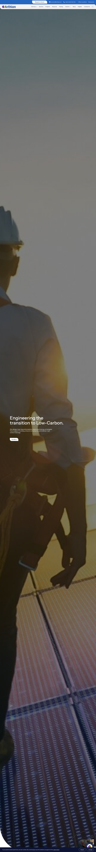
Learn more (56, 849)
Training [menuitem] (61, 6)
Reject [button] (82, 849)
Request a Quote (39, 2)
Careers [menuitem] (67, 6)
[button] (89, 836)
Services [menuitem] (33, 6)
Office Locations (82, 2)
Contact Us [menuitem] (87, 6)
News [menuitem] (74, 6)
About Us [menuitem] (54, 6)
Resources (91, 2)
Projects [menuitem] (47, 6)
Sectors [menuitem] (41, 6)
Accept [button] (90, 849)
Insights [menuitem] (80, 6)
